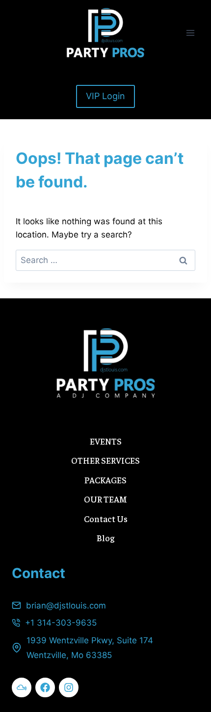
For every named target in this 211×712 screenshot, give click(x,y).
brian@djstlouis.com (66, 605)
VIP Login (105, 96)
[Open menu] (190, 32)
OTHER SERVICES (105, 460)
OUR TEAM (105, 498)
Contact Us (106, 518)
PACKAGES (105, 479)
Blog (105, 537)
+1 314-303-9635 (61, 623)
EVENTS (106, 441)
